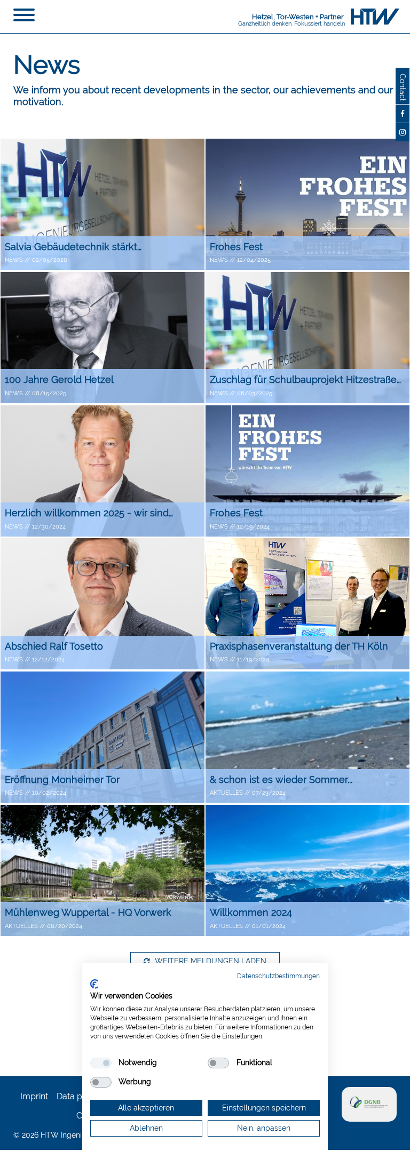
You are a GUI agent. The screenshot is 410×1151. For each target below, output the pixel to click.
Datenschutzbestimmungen (278, 976)
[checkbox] (101, 1063)
